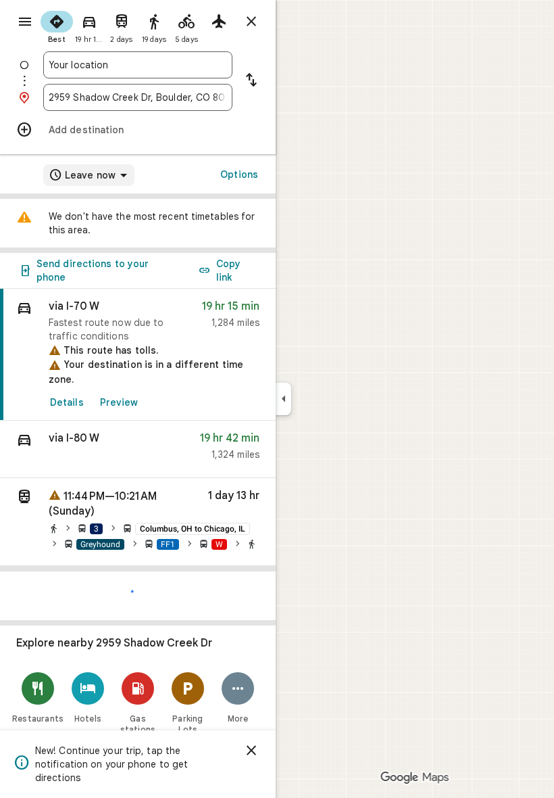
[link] (138, 355)
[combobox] (138, 64)
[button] (138, 449)
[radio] (57, 25)
